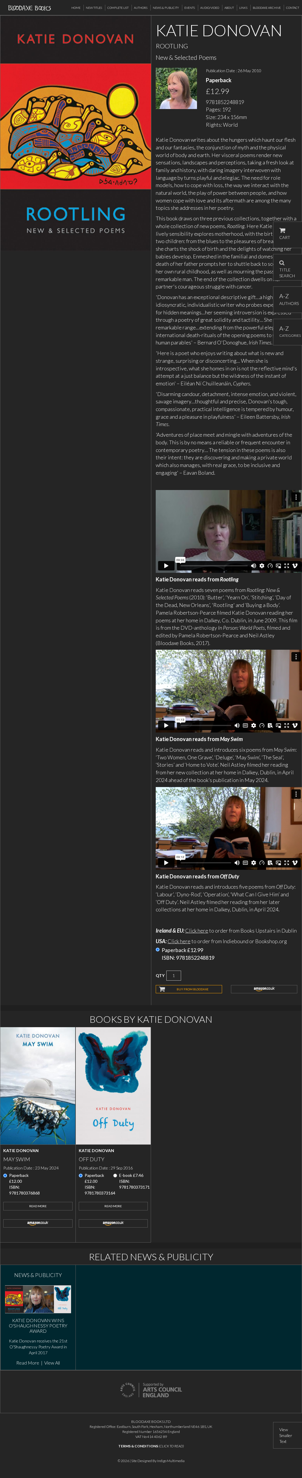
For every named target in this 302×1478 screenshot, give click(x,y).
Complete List (118, 7)
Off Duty (91, 1159)
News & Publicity (166, 7)
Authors (140, 7)
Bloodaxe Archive (267, 7)
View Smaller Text (285, 1435)
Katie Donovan (21, 1150)
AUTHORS (287, 299)
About (229, 7)
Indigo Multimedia (171, 1461)
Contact (292, 7)
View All (52, 1362)
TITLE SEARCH (287, 270)
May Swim (16, 1159)
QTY (160, 975)
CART (284, 237)
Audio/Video (209, 7)
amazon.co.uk (264, 989)
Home (76, 7)
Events (189, 7)
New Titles (94, 7)
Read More (38, 1206)
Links (243, 7)
